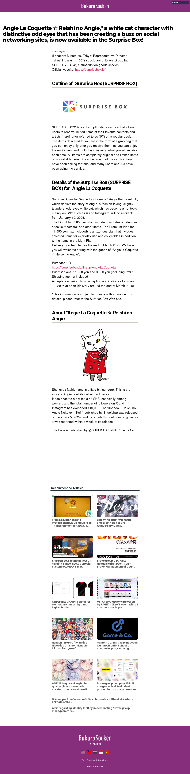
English (175, 2)
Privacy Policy (102, 760)
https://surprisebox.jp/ (90, 69)
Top (83, 760)
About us (91, 760)
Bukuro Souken (95, 6)
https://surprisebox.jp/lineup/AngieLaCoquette (84, 267)
